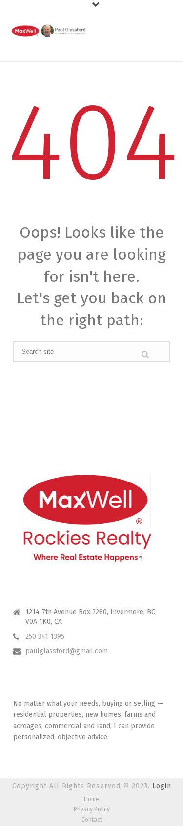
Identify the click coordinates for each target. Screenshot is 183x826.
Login (161, 786)
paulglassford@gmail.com (66, 651)
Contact (91, 819)
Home (91, 799)
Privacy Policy (92, 809)
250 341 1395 (44, 636)
